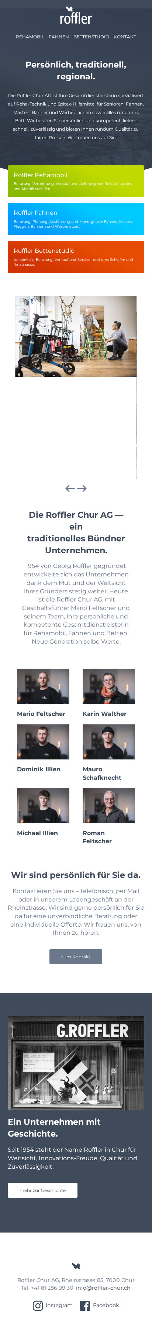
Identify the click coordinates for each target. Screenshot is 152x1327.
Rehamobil (30, 36)
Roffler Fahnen (73, 218)
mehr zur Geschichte (43, 1190)
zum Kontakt (75, 956)
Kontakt (125, 36)
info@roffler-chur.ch (103, 1288)
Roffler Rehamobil (74, 181)
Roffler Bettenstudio (73, 256)
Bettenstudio (91, 36)
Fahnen (59, 36)
